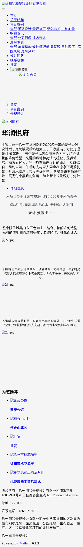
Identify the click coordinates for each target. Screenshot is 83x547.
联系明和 (17, 60)
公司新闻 (24, 38)
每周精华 (24, 47)
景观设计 (24, 29)
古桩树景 (68, 29)
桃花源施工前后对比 (25, 481)
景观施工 (39, 29)
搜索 (13, 64)
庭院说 (55, 47)
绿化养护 (53, 29)
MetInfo (25, 543)
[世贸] (15, 436)
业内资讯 (39, 38)
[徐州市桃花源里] (23, 454)
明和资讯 (17, 33)
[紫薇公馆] (18, 400)
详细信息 (17, 188)
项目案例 (17, 24)
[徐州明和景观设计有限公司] (41, 4)
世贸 (13, 445)
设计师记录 (40, 47)
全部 (13, 29)
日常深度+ (69, 47)
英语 (33, 74)
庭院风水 (28, 51)
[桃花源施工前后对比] (27, 472)
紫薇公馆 (17, 409)
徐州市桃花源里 (22, 463)
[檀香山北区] (20, 418)
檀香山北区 (18, 427)
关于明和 (17, 20)
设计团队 (17, 56)
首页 (13, 15)
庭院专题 (17, 42)
